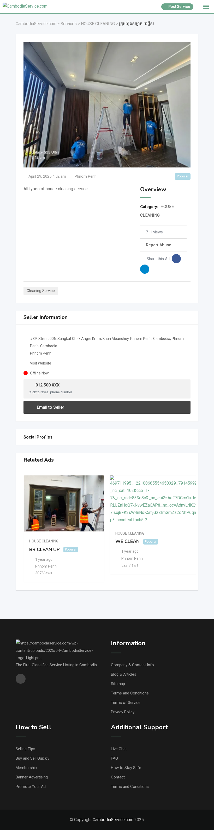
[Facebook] (58, 437)
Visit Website (40, 363)
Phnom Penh (86, 176)
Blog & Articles (123, 674)
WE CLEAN (127, 541)
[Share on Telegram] (144, 269)
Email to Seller (50, 407)
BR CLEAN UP (44, 549)
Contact (118, 777)
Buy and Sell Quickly (32, 758)
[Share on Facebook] (176, 258)
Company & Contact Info (132, 665)
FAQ (114, 758)
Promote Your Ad (31, 786)
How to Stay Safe (126, 767)
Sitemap (118, 683)
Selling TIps (25, 749)
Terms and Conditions (130, 693)
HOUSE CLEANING (43, 541)
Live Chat (119, 749)
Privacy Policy (122, 712)
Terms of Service (125, 702)
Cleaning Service (41, 290)
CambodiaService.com (113, 819)
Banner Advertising (32, 777)
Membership (26, 767)
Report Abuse (158, 245)
